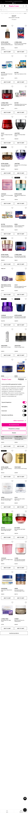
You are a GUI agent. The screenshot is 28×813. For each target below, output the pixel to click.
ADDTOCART (7, 51)
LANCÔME (17, 133)
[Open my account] (23, 6)
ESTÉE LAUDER (4, 42)
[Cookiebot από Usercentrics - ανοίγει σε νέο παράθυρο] (18, 379)
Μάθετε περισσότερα (19, 420)
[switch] (24, 406)
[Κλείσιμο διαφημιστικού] (25, 379)
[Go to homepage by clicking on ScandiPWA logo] (14, 6)
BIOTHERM (17, 527)
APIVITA (3, 527)
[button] (1, 9)
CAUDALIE (3, 193)
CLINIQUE (3, 315)
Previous (1, 2)
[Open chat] (25, 810)
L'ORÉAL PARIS (18, 42)
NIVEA (16, 224)
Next (27, 2)
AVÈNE (2, 497)
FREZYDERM (4, 345)
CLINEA (16, 558)
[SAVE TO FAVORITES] (12, 26)
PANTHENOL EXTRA (6, 285)
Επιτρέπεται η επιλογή (14, 428)
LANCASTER (17, 345)
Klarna (21, 1)
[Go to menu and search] (2, 6)
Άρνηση (14, 432)
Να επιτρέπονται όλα (14, 424)
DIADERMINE (4, 588)
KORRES (17, 618)
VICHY (2, 133)
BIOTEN (3, 72)
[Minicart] (26, 6)
